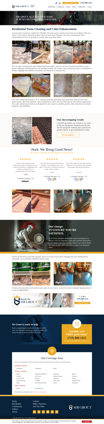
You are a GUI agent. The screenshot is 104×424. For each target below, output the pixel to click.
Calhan (18, 374)
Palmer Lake (56, 380)
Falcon (18, 382)
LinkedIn (52, 411)
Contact (89, 7)
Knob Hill (56, 374)
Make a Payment (39, 404)
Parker (55, 368)
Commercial (60, 7)
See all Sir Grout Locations (39, 392)
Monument (56, 378)
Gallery (68, 7)
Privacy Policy (54, 421)
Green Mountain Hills (40, 382)
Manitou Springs (57, 376)
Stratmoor (74, 376)
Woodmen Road (76, 380)
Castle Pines (19, 368)
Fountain (37, 378)
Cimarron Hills (20, 378)
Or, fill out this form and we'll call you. (77, 341)
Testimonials (82, 7)
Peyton (55, 382)
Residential (51, 7)
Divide (18, 388)
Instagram (34, 411)
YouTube (47, 411)
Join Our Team (38, 406)
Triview (74, 378)
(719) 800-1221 (86, 3)
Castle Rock (38, 368)
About (74, 7)
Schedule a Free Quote (82, 303)
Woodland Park (39, 388)
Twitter (43, 411)
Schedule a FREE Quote (70, 3)
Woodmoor (75, 382)
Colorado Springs (20, 380)
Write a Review (56, 3)
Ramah (74, 374)
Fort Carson (38, 376)
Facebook (38, 411)
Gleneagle (37, 380)
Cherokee (18, 376)
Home (14, 401)
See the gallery (68, 135)
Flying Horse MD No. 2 (41, 374)
